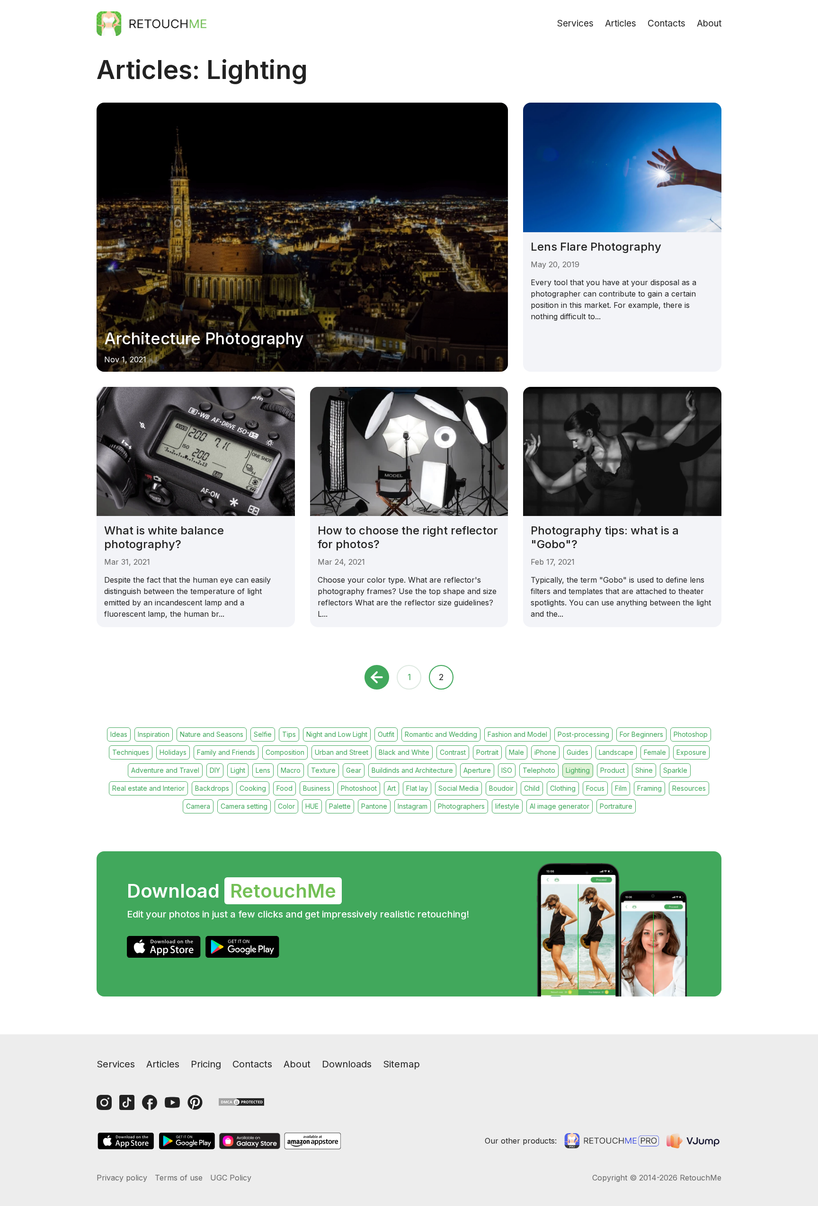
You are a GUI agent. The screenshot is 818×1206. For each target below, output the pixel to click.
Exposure (691, 752)
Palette (340, 806)
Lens (263, 770)
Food (284, 788)
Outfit (386, 734)
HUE (312, 806)
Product (612, 770)
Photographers (461, 806)
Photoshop (691, 734)
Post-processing (583, 734)
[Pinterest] (195, 1102)
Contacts (666, 23)
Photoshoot (359, 788)
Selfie (263, 734)
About (709, 23)
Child (532, 788)
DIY (215, 770)
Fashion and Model (517, 734)
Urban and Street (341, 752)
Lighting (578, 770)
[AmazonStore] (312, 1141)
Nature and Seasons (211, 734)
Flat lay (417, 788)
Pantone (374, 806)
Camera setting (244, 806)
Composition (285, 752)
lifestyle (507, 806)
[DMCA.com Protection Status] (241, 1101)
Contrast (453, 752)
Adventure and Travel (165, 770)
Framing (649, 788)
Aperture (477, 770)
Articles (620, 23)
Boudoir (501, 788)
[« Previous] (377, 677)
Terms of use (179, 1177)
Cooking (253, 788)
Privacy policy (122, 1177)
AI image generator (559, 806)
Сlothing (563, 788)
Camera (198, 806)
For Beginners (641, 734)
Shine (644, 770)
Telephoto (539, 770)
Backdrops (212, 788)
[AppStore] (164, 947)
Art (391, 788)
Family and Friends (226, 752)
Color (286, 806)
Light (238, 770)
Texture (323, 770)
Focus (595, 788)
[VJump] (694, 1140)
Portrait (487, 752)
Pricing (206, 1064)
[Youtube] (172, 1102)
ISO (506, 770)
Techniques (130, 752)
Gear (353, 770)
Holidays (173, 752)
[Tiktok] (126, 1102)
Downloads (347, 1064)
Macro (291, 770)
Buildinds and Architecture (412, 770)
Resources (689, 788)
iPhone (545, 752)
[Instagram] (104, 1102)
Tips (289, 734)
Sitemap (401, 1064)
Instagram (412, 806)
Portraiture (616, 806)
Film (621, 788)
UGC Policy (230, 1177)
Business (316, 788)
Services (575, 23)
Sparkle (675, 770)
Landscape (616, 752)
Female (655, 752)
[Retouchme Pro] (611, 1140)
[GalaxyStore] (249, 1141)
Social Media (458, 788)
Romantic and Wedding (441, 734)
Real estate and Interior (148, 788)
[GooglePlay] (242, 947)
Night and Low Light (336, 734)
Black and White (404, 752)
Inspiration (153, 734)
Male (516, 752)
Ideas (118, 734)
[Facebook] (149, 1102)
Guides (577, 752)
